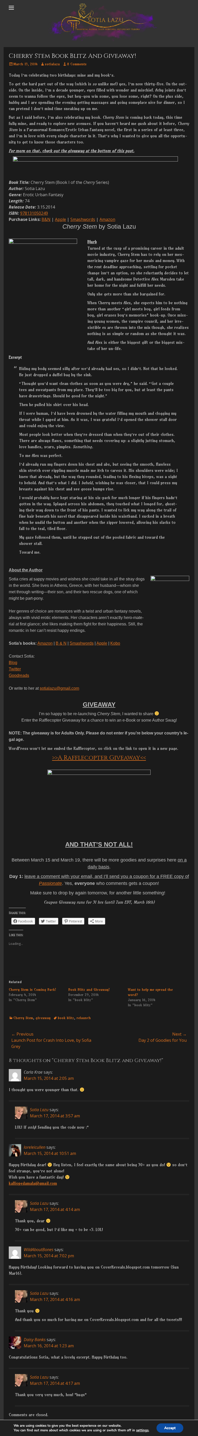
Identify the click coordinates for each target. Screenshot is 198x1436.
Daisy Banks (35, 1339)
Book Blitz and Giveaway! (89, 989)
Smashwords (82, 219)
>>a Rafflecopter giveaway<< (99, 758)
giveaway (43, 1018)
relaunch (84, 1018)
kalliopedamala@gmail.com (33, 1183)
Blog (13, 662)
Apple (60, 219)
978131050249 (34, 213)
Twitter (15, 669)
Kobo (115, 643)
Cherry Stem (23, 1018)
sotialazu (52, 64)
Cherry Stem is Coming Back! (32, 989)
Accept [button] (170, 1427)
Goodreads (19, 675)
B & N (61, 643)
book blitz (66, 1018)
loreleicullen (34, 1147)
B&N (46, 219)
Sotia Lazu (39, 1109)
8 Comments (77, 64)
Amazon (107, 219)
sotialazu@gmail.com (59, 688)
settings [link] (142, 1430)
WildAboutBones (38, 1249)
